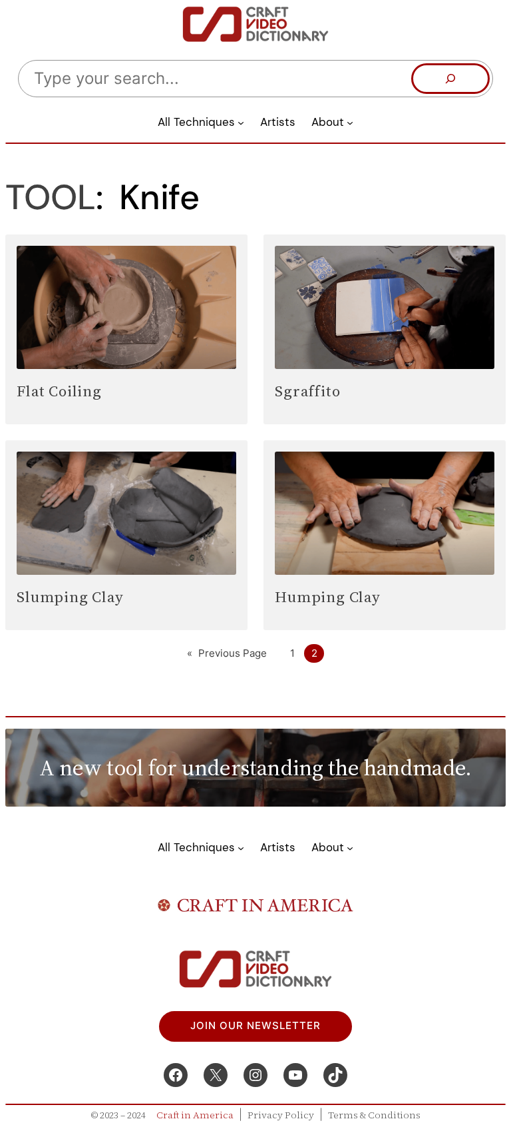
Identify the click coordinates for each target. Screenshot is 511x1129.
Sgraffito (307, 391)
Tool (50, 197)
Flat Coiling (59, 391)
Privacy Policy (281, 1115)
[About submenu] (350, 122)
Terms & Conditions (374, 1115)
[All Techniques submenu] (241, 122)
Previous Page (227, 653)
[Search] (450, 78)
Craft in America (195, 1115)
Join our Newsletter (255, 1026)
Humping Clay (328, 596)
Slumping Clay (70, 596)
